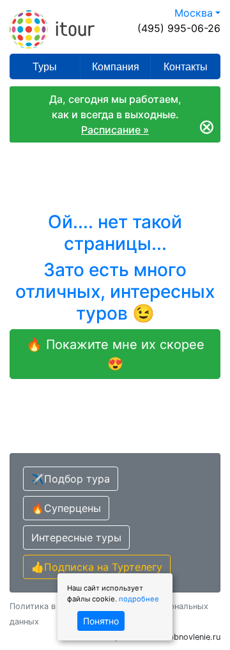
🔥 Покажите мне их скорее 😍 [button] (115, 354)
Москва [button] (193, 12)
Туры (45, 66)
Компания (115, 66)
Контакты (186, 66)
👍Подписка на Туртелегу (96, 567)
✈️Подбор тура (70, 478)
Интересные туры (76, 537)
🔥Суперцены (66, 508)
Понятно (101, 620)
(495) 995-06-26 (178, 28)
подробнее (139, 598)
